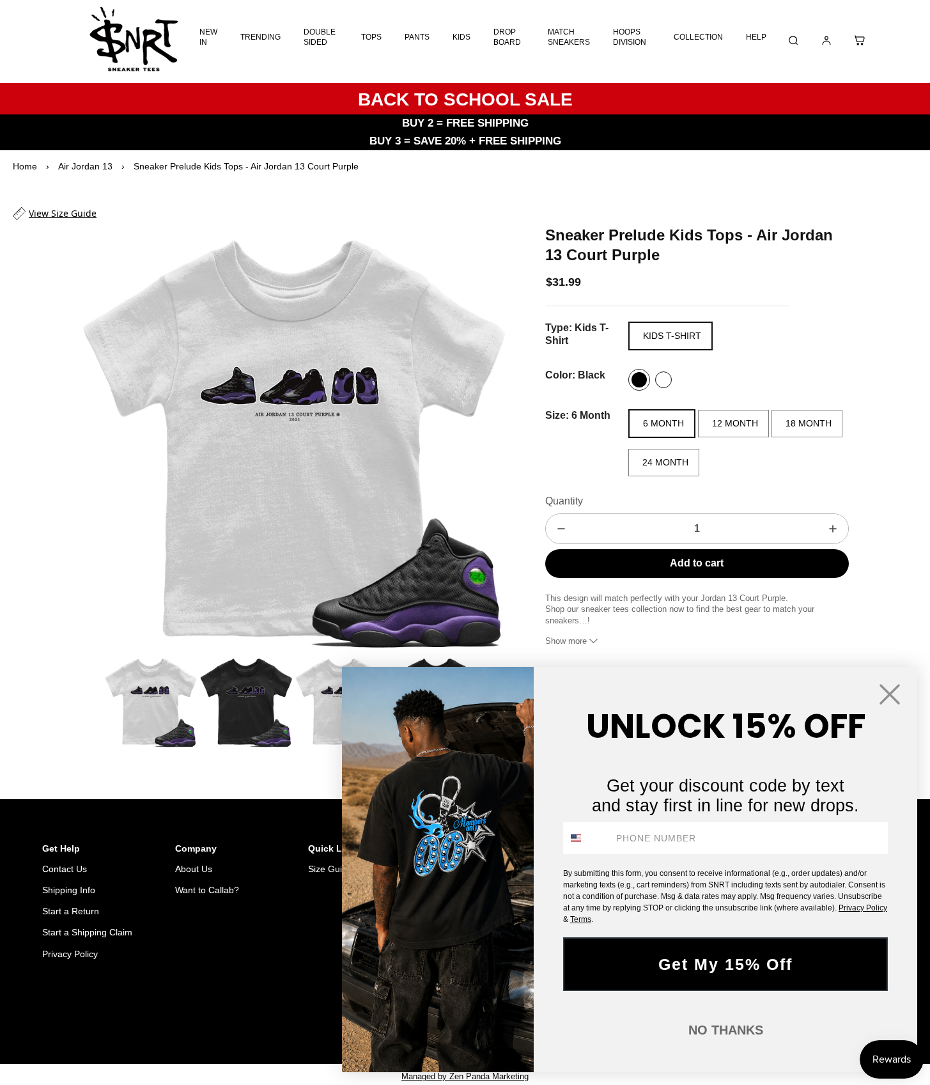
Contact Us (64, 869)
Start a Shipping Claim (87, 932)
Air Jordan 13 (85, 166)
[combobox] (587, 838)
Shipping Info (68, 890)
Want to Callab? (207, 890)
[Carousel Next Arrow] (487, 437)
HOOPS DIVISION (629, 37)
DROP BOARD (507, 37)
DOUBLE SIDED (320, 37)
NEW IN (208, 37)
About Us (193, 869)
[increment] (833, 528)
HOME (233, 1019)
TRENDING (260, 37)
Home (25, 166)
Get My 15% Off (725, 964)
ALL (268, 1019)
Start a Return (70, 911)
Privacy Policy (70, 954)
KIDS (461, 37)
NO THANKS (725, 1030)
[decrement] (561, 528)
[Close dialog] (889, 694)
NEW (301, 1019)
